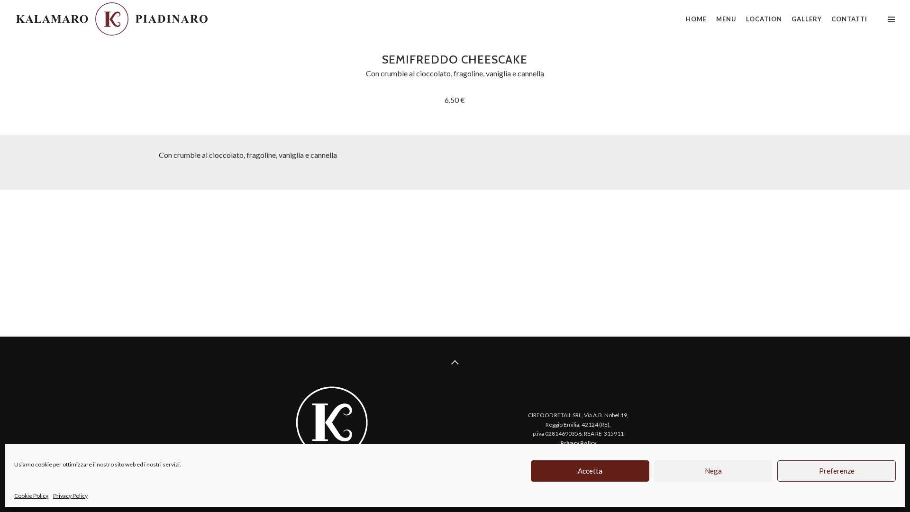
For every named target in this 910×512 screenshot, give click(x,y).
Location (764, 19)
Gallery (807, 19)
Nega (713, 470)
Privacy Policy (70, 495)
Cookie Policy (31, 495)
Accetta (590, 470)
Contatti (849, 19)
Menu (726, 19)
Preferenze (837, 470)
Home (696, 19)
